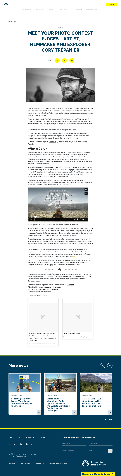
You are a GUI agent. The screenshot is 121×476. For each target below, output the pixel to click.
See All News (108, 419)
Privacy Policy (12, 463)
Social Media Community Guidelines (58, 463)
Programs (39, 10)
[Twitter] (64, 60)
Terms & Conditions (25, 463)
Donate (111, 4)
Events (42, 437)
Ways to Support (91, 10)
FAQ (19, 437)
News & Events (63, 10)
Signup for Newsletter (110, 451)
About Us (77, 10)
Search (92, 4)
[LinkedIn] (71, 60)
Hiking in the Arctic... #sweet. (72, 333)
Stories (50, 10)
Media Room (30, 437)
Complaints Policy (39, 463)
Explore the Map (27, 10)
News (10, 437)
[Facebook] (57, 60)
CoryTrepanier (68, 225)
